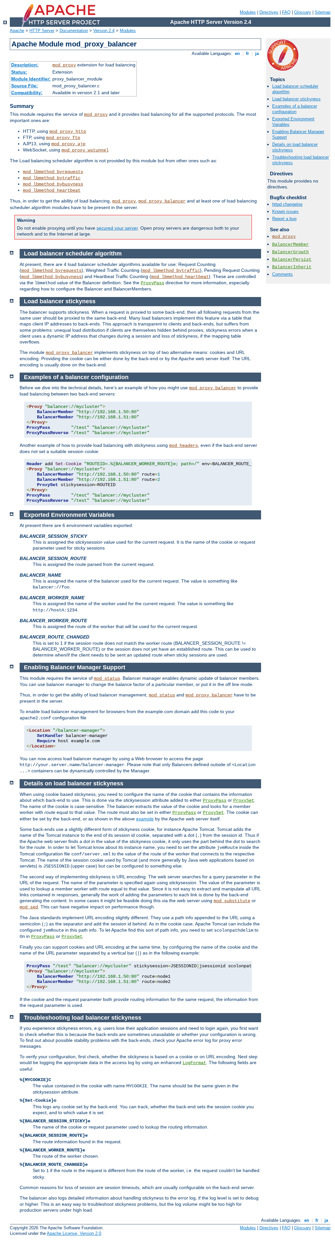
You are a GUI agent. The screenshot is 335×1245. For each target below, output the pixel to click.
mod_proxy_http (67, 131)
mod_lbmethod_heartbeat (51, 190)
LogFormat (194, 1062)
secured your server (117, 228)
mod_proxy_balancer (161, 201)
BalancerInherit (291, 267)
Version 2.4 (104, 30)
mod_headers (183, 445)
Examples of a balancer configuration (294, 109)
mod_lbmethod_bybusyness (53, 184)
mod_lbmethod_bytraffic (51, 178)
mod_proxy (64, 65)
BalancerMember (290, 244)
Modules (248, 12)
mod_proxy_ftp (63, 137)
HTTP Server (41, 30)
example (145, 818)
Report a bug (284, 218)
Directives (268, 12)
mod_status (107, 678)
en (237, 53)
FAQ (286, 12)
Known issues (285, 211)
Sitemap (322, 12)
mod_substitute (232, 900)
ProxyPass (152, 283)
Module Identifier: (31, 78)
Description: (25, 64)
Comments (282, 274)
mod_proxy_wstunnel (85, 150)
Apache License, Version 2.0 (74, 1233)
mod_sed (29, 907)
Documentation (74, 30)
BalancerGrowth (290, 252)
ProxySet (243, 800)
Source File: (24, 85)
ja (257, 53)
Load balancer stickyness (296, 98)
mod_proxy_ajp (68, 144)
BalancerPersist (291, 259)
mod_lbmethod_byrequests (53, 171)
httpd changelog (287, 204)
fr (247, 53)
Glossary (302, 12)
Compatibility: (27, 92)
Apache (17, 30)
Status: (19, 72)
